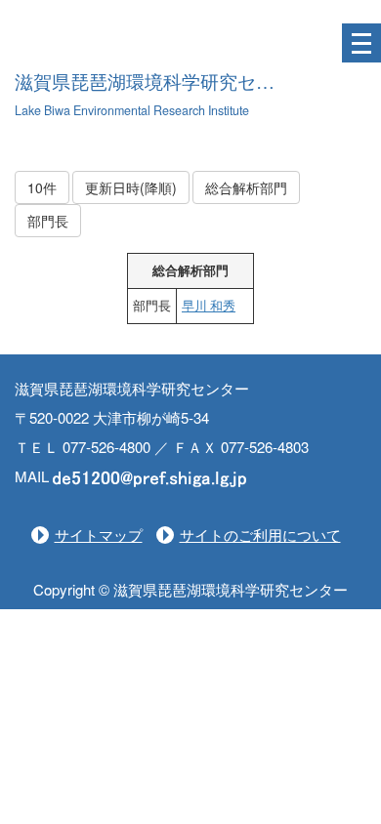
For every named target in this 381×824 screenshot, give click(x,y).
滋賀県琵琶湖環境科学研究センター (163, 82)
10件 (42, 187)
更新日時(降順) (131, 187)
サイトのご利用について (260, 534)
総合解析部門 (246, 187)
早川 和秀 (208, 305)
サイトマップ (99, 534)
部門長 (47, 220)
